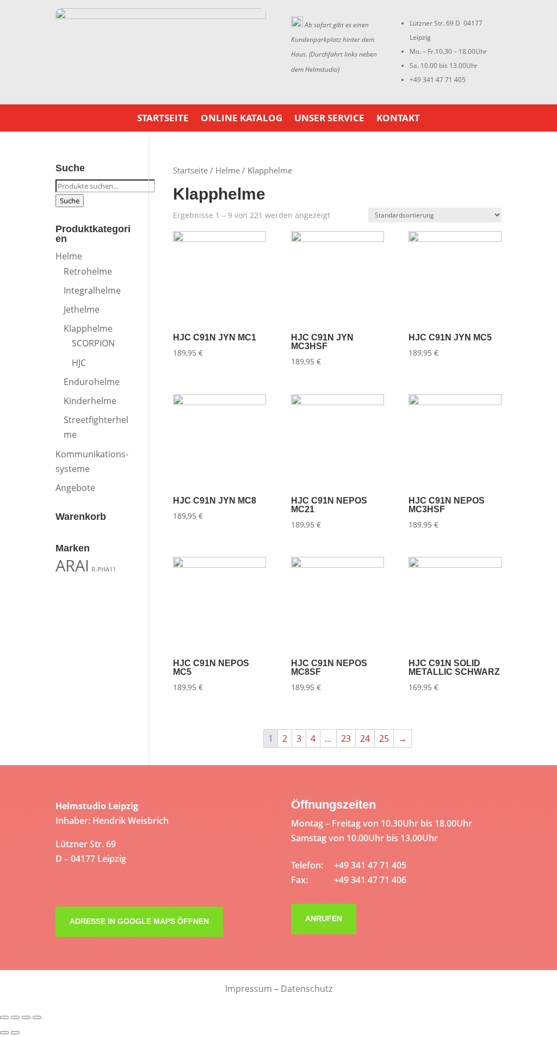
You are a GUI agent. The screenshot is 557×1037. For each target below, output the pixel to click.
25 (384, 738)
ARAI (72, 565)
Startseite (163, 119)
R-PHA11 (103, 569)
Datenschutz (306, 989)
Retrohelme (88, 271)
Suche (69, 201)
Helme (227, 170)
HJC (79, 363)
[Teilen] (15, 1017)
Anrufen (323, 918)
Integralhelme (92, 290)
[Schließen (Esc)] (4, 1017)
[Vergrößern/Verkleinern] (37, 1017)
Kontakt (398, 119)
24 (365, 738)
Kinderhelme (90, 401)
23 (346, 738)
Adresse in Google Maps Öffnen (139, 921)
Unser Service (329, 119)
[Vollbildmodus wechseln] (26, 1017)
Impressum (248, 989)
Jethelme (82, 309)
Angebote (75, 488)
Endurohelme (92, 382)
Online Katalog (241, 119)
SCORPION (93, 343)
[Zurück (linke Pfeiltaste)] (4, 1032)
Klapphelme (88, 328)
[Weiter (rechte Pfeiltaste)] (15, 1032)
